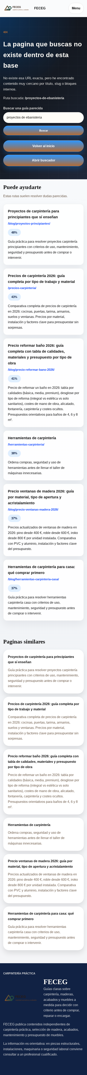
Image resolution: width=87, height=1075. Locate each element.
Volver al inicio (43, 146)
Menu (76, 8)
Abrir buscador (43, 160)
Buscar (43, 130)
